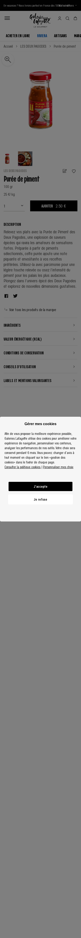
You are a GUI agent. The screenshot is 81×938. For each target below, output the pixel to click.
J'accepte (40, 486)
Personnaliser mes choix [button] (58, 467)
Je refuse (40, 499)
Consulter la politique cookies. (22, 467)
